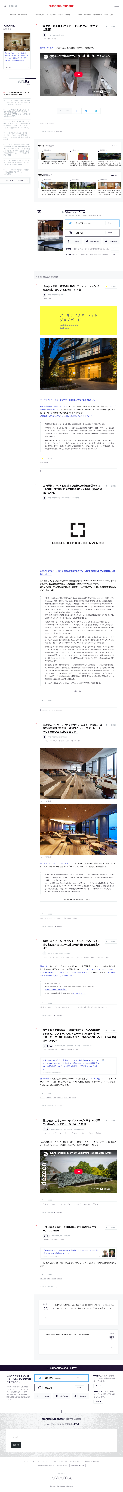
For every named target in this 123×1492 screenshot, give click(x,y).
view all (114, 146)
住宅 (45, 39)
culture (70, 1046)
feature (63, 737)
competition (65, 498)
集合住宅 (86, 957)
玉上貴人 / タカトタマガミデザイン (54, 863)
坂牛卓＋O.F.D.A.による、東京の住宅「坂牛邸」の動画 (16, 93)
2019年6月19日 (78, 993)
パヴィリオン (47, 1133)
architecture (53, 35)
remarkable (65, 953)
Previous (24, 67)
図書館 (62, 1239)
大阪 (67, 741)
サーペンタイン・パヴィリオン (69, 1133)
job (61, 295)
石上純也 (98, 1133)
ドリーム (59, 957)
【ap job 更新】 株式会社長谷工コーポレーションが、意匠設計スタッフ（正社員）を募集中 (16, 102)
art (65, 1129)
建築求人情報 (47, 299)
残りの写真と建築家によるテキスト (80, 899)
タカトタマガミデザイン (50, 741)
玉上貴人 (77, 741)
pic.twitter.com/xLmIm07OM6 (55, 989)
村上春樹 (46, 1239)
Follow (110, 223)
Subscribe (114, 241)
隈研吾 (57, 1239)
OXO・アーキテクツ (49, 957)
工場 (72, 741)
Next (28, 67)
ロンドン (82, 1133)
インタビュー (90, 1133)
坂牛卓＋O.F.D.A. (46, 47)
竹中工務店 (71, 1049)
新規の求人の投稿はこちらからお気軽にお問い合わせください (65, 416)
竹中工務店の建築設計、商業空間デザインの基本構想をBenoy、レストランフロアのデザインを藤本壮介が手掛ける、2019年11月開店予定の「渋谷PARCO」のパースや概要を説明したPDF (16, 149)
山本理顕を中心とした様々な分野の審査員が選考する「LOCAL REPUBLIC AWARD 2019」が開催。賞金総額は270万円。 (17, 113)
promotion (76, 498)
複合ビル (100, 957)
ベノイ (45, 1049)
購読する (16, 1445)
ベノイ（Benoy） (94, 1078)
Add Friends (94, 241)
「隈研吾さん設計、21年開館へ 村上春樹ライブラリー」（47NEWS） (16, 172)
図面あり (61, 741)
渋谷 (77, 1049)
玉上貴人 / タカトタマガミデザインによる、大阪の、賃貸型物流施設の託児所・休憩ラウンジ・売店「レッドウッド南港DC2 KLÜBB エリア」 (16, 124)
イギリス (55, 1133)
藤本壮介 (93, 957)
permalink (59, 131)
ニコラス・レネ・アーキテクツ (73, 957)
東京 (49, 39)
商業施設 (51, 1049)
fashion (78, 1046)
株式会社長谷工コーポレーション (53, 406)
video (62, 35)
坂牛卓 (54, 39)
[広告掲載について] (57, 212)
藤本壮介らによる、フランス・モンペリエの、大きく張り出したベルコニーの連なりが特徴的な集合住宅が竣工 (16, 136)
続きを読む (78, 691)
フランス (107, 957)
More (114, 249)
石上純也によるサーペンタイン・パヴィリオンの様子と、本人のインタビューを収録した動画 (16, 162)
